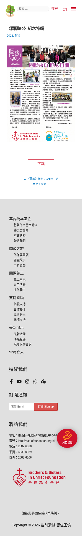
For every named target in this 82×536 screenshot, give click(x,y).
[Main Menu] (73, 9)
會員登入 (16, 352)
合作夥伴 (20, 309)
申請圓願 (20, 265)
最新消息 (16, 327)
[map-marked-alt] (45, 381)
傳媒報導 (20, 339)
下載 (41, 164)
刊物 (17, 35)
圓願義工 (16, 273)
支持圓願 (16, 298)
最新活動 (20, 334)
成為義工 (20, 290)
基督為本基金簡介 (25, 225)
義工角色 (20, 279)
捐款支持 (20, 304)
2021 (10, 35)
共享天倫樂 (41, 184)
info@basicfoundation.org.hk (37, 441)
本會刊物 (20, 235)
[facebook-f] (13, 381)
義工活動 (20, 284)
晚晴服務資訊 (22, 344)
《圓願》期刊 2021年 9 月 (41, 179)
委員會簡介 (21, 230)
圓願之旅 (16, 248)
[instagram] (29, 381)
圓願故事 (20, 260)
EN (65, 9)
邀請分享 (20, 314)
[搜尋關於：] (33, 8)
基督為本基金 (20, 219)
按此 (28, 513)
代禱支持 (20, 320)
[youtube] (21, 381)
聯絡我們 (20, 241)
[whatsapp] (37, 381)
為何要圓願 (21, 255)
